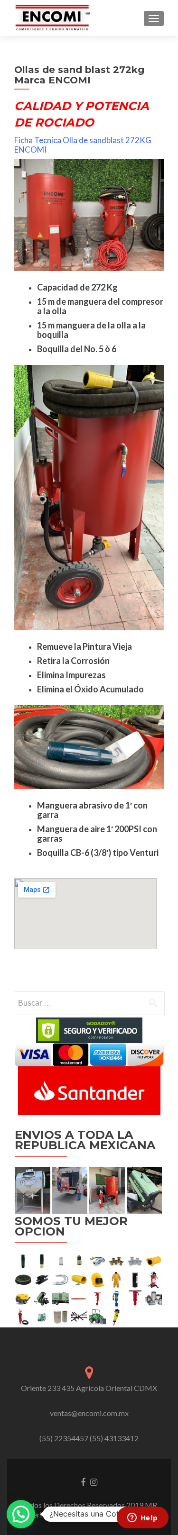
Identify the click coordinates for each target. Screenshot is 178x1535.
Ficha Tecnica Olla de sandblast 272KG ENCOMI (82, 144)
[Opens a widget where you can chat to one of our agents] (142, 1518)
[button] (21, 1514)
